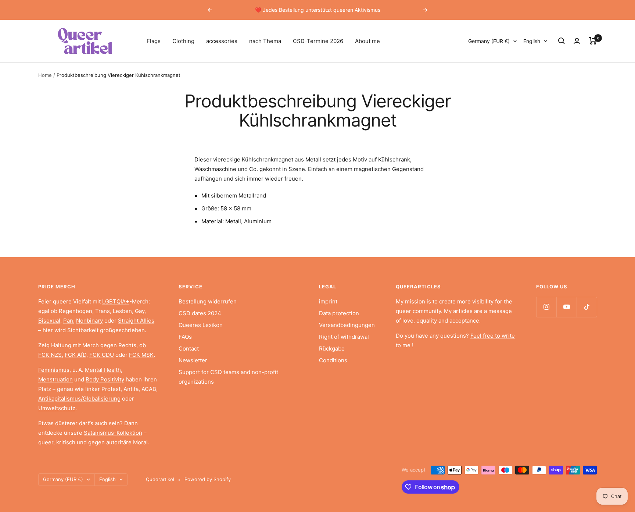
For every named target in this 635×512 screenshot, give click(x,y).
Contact (189, 348)
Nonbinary (89, 320)
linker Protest (103, 388)
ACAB (148, 388)
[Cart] (593, 41)
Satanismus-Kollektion (113, 432)
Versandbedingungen (347, 324)
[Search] (561, 41)
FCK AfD (75, 354)
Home (45, 75)
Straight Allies (136, 320)
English (531, 41)
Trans (102, 310)
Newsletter (193, 360)
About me (367, 41)
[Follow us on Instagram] (546, 307)
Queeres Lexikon (201, 324)
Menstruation (55, 379)
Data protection (339, 313)
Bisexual (49, 320)
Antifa (131, 388)
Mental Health (103, 369)
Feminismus (53, 369)
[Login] (577, 41)
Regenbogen (75, 310)
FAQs (185, 336)
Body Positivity (105, 379)
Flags (154, 41)
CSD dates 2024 (200, 313)
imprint (328, 301)
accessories (221, 41)
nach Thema (265, 41)
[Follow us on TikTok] (587, 307)
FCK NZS (50, 354)
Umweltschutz (56, 408)
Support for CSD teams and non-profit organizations (228, 377)
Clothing (183, 41)
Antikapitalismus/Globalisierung (79, 398)
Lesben (122, 310)
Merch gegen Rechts (109, 345)
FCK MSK (141, 354)
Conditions (333, 360)
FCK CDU (101, 354)
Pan (68, 320)
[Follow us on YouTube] (566, 307)
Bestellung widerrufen (208, 301)
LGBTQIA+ (115, 301)
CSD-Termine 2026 (318, 41)
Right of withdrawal (344, 336)
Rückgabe (332, 348)
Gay (139, 310)
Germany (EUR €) (489, 41)
